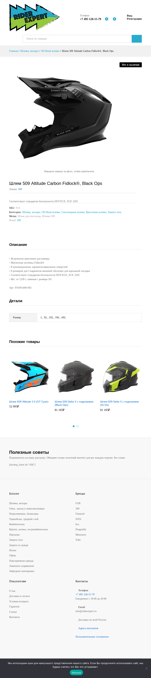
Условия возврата (19, 601)
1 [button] (74, 426)
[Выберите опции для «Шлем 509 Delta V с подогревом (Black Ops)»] (71, 395)
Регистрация (134, 18)
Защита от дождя (18, 545)
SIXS (78, 519)
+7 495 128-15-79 (85, 594)
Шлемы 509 (48, 216)
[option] (30, 384)
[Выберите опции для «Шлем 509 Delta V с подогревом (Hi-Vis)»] (116, 395)
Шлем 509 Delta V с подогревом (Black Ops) (74, 403)
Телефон (84, 15)
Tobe (78, 540)
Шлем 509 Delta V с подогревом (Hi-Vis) (119, 403)
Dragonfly (81, 529)
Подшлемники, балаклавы (23, 513)
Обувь (12, 555)
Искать (137, 39)
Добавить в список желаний (34, 395)
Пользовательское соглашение (92, 636)
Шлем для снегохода (29, 216)
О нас (12, 591)
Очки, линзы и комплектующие (27, 508)
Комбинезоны (16, 524)
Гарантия (14, 606)
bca (77, 524)
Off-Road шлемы (51, 212)
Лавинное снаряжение (21, 566)
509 (20, 189)
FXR (78, 503)
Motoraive (81, 534)
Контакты (14, 617)
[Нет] (146, 668)
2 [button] (77, 426)
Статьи (13, 612)
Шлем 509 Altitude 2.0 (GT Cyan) (28, 401)
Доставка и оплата (19, 596)
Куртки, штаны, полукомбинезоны (28, 529)
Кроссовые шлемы (96, 212)
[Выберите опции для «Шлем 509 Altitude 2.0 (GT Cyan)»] (25, 395)
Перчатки (14, 534)
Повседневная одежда (21, 560)
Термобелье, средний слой (23, 519)
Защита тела (114, 212)
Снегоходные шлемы (73, 212)
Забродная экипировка (21, 571)
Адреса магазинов (88, 628)
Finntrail (80, 513)
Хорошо (76, 672)
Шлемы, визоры (31, 212)
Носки (12, 550)
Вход (129, 15)
